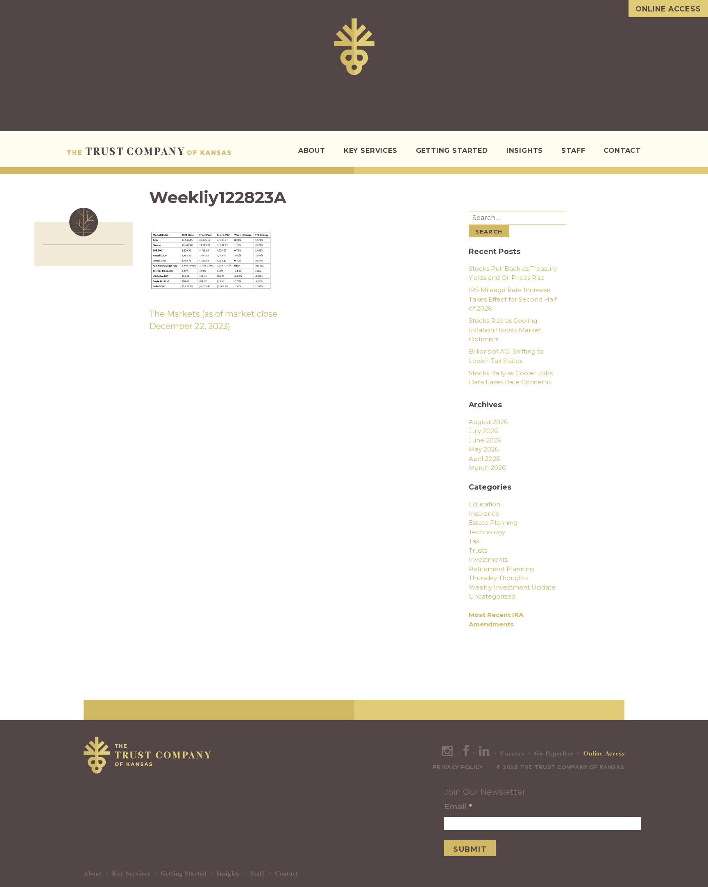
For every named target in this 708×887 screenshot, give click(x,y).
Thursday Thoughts (498, 578)
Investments (488, 559)
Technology (487, 532)
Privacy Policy (458, 767)
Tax (474, 541)
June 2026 (485, 440)
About (311, 150)
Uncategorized (492, 596)
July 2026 (483, 431)
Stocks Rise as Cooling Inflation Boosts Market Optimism (505, 330)
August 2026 (488, 422)
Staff (573, 150)
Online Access (668, 9)
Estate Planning (493, 522)
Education (484, 504)
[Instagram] (447, 753)
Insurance (484, 513)
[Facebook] (466, 753)
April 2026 (484, 459)
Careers (512, 753)
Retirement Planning (501, 569)
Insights (524, 150)
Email (458, 806)
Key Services (370, 150)
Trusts (478, 550)
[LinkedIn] (484, 753)
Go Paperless (553, 753)
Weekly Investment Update (512, 587)
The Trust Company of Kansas (149, 151)
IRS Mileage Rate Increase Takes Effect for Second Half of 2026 (513, 299)
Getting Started (452, 150)
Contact (622, 150)
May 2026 (484, 449)
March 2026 (487, 468)
